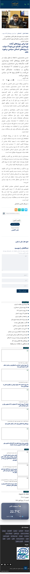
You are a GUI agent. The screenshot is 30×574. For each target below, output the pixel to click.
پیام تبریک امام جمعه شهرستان (19, 320)
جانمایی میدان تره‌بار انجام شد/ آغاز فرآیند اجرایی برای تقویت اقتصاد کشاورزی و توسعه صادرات (16, 444)
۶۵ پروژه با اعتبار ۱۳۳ (22, 310)
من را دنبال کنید (15, 224)
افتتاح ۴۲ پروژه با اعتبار (22, 313)
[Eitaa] (5, 565)
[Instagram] (8, 565)
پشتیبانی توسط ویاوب (4, 571)
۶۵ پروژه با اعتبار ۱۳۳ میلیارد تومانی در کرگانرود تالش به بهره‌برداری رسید (15, 385)
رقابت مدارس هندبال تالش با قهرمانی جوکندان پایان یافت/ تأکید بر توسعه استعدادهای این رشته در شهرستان (9, 457)
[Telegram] (11, 565)
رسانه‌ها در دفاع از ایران (21, 316)
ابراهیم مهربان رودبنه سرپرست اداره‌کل (17, 338)
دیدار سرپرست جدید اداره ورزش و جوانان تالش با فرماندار (9, 484)
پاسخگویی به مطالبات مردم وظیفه (19, 344)
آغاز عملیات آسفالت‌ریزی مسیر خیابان (18, 332)
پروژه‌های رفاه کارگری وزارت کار (20, 341)
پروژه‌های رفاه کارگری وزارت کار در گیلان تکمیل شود (16, 424)
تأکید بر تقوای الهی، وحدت (21, 323)
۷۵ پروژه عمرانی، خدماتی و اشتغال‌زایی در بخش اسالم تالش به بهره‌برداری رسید (16, 366)
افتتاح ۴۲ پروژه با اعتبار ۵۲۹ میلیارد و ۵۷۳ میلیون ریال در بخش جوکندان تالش (15, 405)
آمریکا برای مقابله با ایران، (21, 304)
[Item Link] (15, 355)
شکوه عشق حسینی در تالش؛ (20, 326)
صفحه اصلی (25, 33)
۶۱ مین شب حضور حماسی (21, 329)
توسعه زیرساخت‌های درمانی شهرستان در (17, 335)
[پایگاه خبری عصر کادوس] (15, 4)
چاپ (11, 80)
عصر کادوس (25, 78)
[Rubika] (2, 565)
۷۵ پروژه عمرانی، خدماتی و (21, 307)
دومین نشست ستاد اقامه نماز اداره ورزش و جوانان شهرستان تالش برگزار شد (9, 470)
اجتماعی (19, 33)
